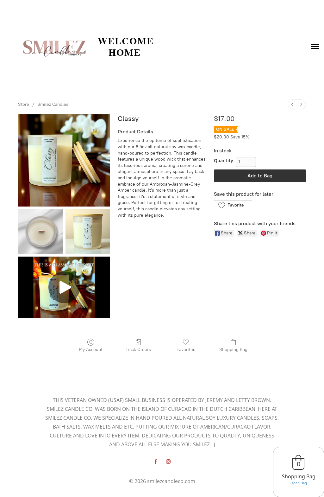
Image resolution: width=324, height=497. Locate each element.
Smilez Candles (52, 104)
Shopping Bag (233, 349)
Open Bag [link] (298, 483)
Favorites (186, 349)
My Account (91, 349)
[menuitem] (292, 104)
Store (23, 104)
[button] (233, 205)
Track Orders (138, 349)
